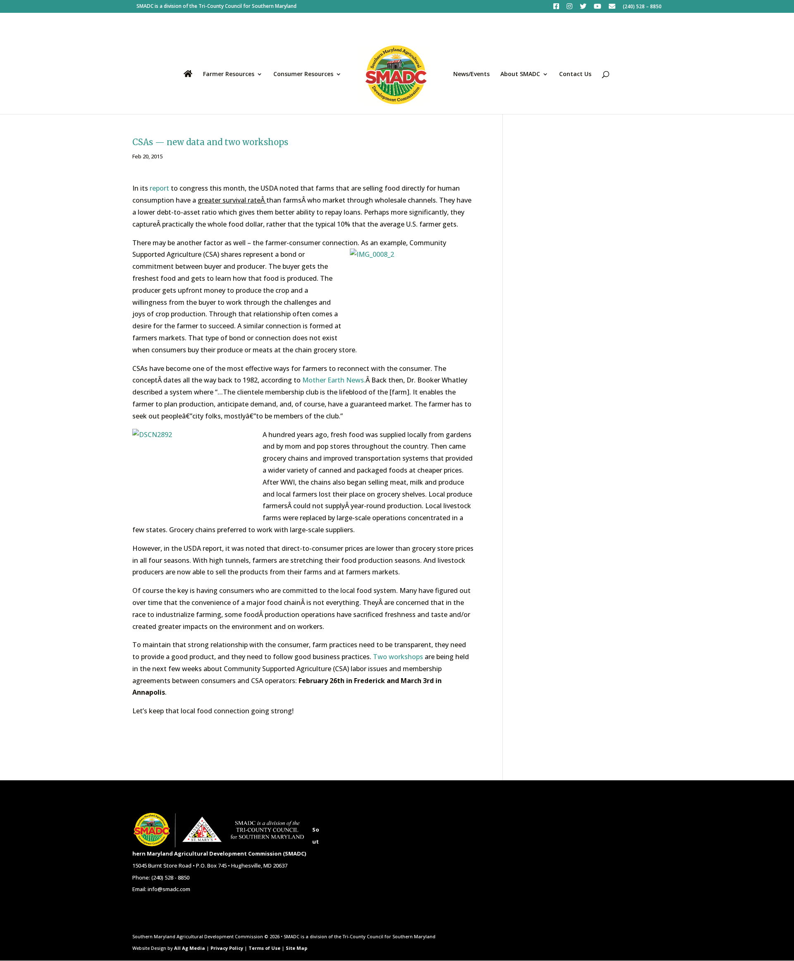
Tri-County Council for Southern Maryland (247, 6)
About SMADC (520, 74)
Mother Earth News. (334, 380)
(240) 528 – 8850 (642, 7)
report (158, 188)
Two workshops (398, 656)
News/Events (471, 74)
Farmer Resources (228, 74)
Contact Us (575, 74)
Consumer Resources (303, 74)
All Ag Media (189, 948)
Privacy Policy (226, 948)
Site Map (296, 948)
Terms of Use (264, 948)
